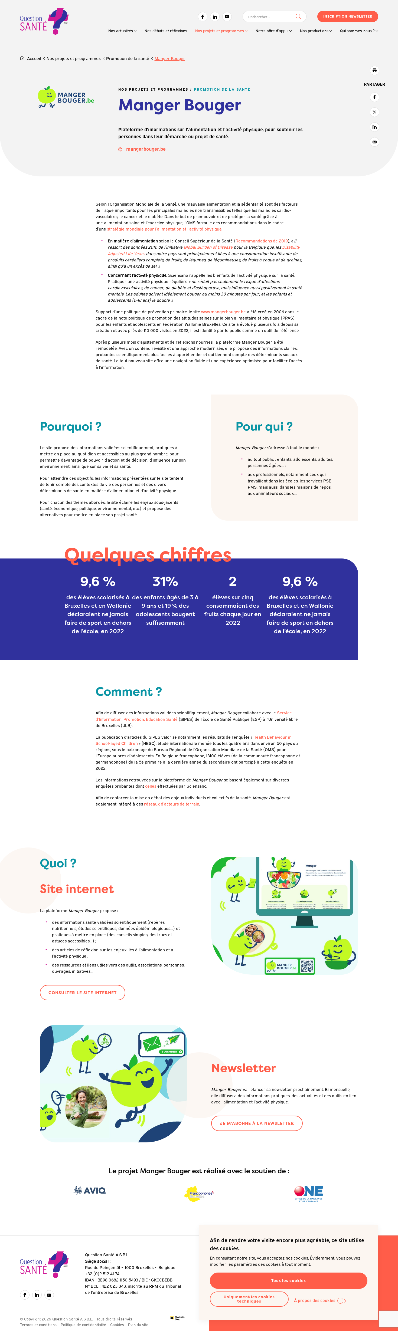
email (374, 142)
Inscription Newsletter (347, 16)
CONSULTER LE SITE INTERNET (82, 992)
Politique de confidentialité (83, 1324)
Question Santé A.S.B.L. (44, 22)
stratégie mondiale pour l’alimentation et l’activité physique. (164, 228)
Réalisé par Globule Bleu (177, 1318)
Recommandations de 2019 (262, 240)
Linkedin (215, 16)
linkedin (374, 127)
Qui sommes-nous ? (357, 30)
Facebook (202, 16)
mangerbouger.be (146, 148)
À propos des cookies (314, 1300)
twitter (374, 112)
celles (150, 785)
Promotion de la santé (127, 58)
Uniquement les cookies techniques (249, 1299)
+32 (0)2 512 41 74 (102, 1273)
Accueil (34, 58)
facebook (374, 97)
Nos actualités (120, 30)
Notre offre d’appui (272, 30)
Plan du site (138, 1324)
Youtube (227, 16)
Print (374, 70)
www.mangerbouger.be (223, 311)
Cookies (117, 1324)
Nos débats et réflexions (166, 30)
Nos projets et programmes (219, 30)
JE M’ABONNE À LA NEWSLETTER (257, 1123)
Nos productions (314, 30)
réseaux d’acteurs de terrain (171, 803)
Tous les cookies (288, 1280)
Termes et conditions (38, 1324)
